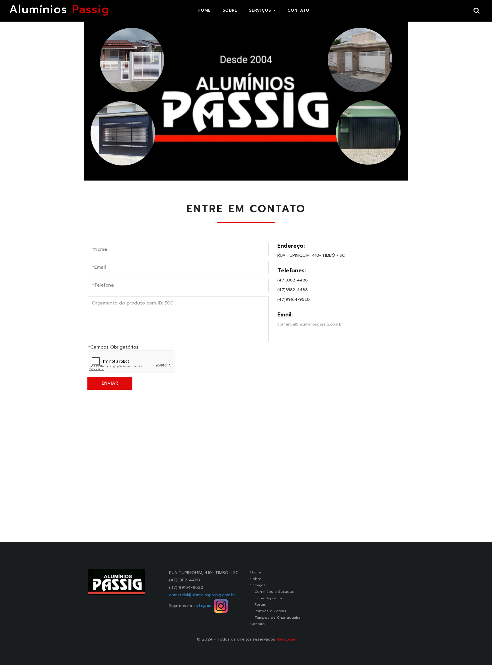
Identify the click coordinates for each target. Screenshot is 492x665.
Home (255, 572)
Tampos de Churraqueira (275, 617)
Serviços (258, 585)
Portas (258, 604)
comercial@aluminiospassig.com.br (310, 324)
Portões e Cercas (268, 611)
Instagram (204, 605)
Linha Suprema (266, 598)
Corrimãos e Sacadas (272, 591)
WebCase (285, 639)
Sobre (255, 578)
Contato (257, 623)
